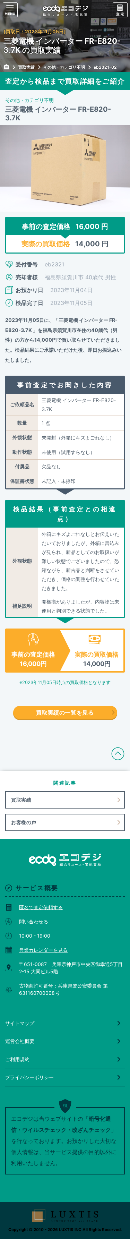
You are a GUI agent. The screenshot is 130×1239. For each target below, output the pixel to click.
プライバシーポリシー (29, 1077)
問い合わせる (33, 921)
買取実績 (21, 800)
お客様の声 (24, 822)
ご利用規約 (17, 1059)
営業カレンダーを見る (43, 950)
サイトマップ (19, 1023)
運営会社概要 (19, 1041)
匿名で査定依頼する (41, 907)
